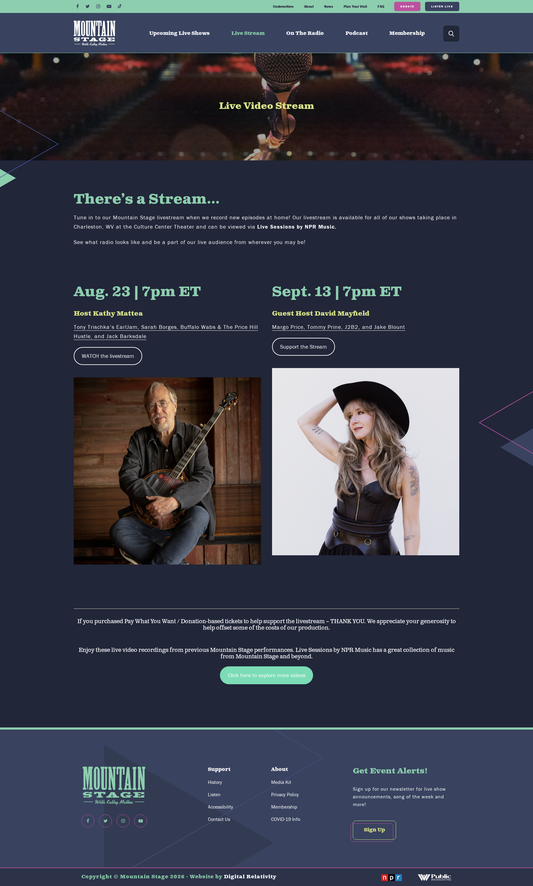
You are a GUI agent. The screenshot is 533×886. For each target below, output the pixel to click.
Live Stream (248, 33)
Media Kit (281, 782)
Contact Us (219, 819)
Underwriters (283, 6)
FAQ (381, 6)
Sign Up (374, 830)
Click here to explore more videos (266, 675)
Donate (407, 6)
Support (219, 769)
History (215, 782)
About (309, 6)
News (328, 6)
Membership (407, 33)
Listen (214, 794)
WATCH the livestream (108, 355)
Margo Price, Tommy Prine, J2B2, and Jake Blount (338, 326)
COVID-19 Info (285, 819)
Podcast (356, 33)
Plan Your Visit (355, 6)
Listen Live (442, 6)
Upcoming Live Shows (179, 33)
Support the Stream (303, 346)
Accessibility (220, 807)
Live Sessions (314, 650)
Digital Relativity (250, 877)
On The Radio (305, 33)
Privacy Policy (285, 794)
